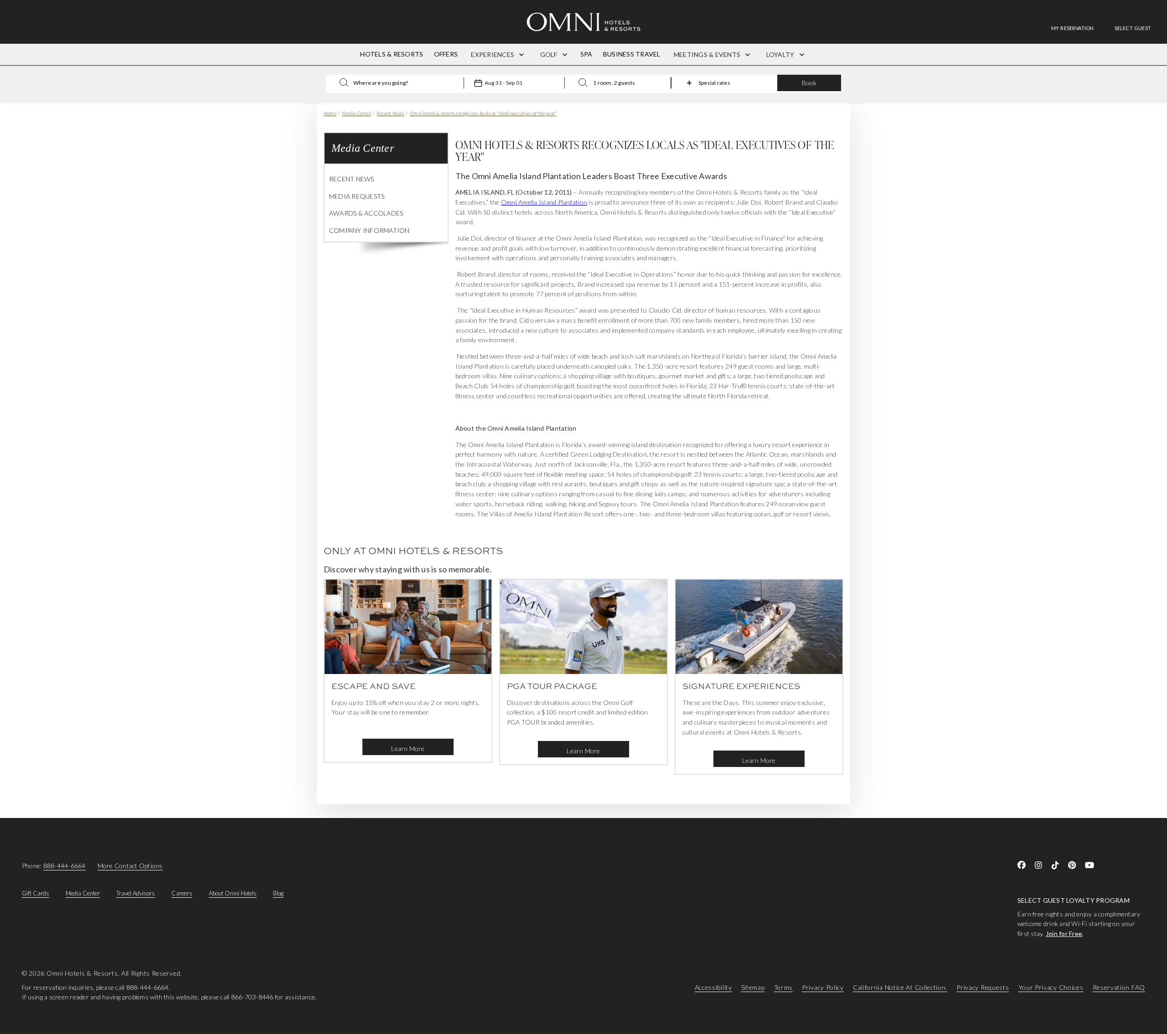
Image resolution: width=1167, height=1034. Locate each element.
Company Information (369, 230)
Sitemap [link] (753, 987)
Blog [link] (278, 893)
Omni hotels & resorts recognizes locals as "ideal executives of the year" (483, 113)
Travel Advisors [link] (135, 893)
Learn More (407, 748)
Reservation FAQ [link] (1119, 987)
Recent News (390, 113)
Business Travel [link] (632, 54)
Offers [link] (446, 54)
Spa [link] (586, 54)
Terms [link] (783, 987)
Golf (549, 54)
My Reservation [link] (1072, 28)
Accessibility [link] (713, 987)
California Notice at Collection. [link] (900, 987)
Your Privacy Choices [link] (1051, 987)
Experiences (493, 54)
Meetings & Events (708, 54)
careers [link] (181, 893)
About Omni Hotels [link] (233, 893)
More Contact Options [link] (130, 865)
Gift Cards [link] (35, 893)
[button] (1133, 28)
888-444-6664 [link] (64, 865)
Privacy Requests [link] (982, 987)
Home (330, 113)
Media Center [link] (83, 893)
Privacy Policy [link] (823, 987)
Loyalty (781, 54)
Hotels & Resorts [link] (391, 54)
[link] (1077, 28)
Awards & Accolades (366, 213)
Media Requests (356, 196)
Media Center (356, 113)
